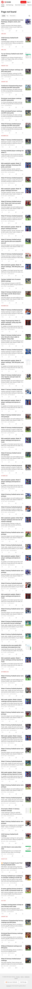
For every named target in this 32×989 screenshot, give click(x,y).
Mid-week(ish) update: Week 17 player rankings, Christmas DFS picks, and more (11, 165)
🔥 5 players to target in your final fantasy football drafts (11, 864)
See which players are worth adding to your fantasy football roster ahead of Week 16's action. (12, 207)
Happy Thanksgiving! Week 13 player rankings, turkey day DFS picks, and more (11, 322)
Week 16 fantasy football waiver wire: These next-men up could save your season (11, 203)
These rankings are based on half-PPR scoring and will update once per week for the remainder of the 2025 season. (12, 283)
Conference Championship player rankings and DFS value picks (11, 86)
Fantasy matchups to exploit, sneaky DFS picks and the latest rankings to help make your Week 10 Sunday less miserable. (12, 430)
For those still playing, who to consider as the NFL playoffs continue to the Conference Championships (12, 925)
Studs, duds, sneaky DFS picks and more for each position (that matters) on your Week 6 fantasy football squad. (12, 585)
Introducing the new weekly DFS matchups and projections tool (11, 646)
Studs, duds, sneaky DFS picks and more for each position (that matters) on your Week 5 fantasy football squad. (12, 625)
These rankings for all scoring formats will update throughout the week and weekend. (12, 155)
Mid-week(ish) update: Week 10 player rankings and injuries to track (11, 440)
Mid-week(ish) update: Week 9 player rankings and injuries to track (10, 481)
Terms (22, 977)
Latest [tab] (3, 15)
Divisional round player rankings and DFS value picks (11, 99)
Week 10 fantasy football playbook (12, 427)
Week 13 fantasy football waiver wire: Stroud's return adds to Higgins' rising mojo (11, 337)
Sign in (29, 2)
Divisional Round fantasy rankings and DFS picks (12, 934)
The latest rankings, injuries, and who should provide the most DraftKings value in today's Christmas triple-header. (12, 169)
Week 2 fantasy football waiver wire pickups (12, 786)
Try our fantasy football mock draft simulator (12, 54)
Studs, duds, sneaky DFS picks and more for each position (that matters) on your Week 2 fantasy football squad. (12, 764)
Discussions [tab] (12, 15)
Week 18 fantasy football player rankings (11, 959)
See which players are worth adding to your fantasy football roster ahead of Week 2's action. (12, 789)
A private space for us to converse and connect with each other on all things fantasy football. (11, 851)
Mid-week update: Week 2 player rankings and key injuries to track (11, 773)
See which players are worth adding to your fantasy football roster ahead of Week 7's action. (12, 575)
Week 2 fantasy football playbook (11, 761)
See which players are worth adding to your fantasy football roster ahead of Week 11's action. (12, 419)
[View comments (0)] (9, 47)
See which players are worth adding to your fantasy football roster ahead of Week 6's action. (12, 613)
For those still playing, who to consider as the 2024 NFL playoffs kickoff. (11, 950)
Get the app (23, 982)
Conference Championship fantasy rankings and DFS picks (12, 921)
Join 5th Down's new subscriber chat (11, 848)
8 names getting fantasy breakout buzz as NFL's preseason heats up (12, 889)
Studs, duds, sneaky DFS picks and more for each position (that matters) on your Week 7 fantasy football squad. (12, 547)
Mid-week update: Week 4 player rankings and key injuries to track (11, 700)
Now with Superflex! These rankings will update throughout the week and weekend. (12, 963)
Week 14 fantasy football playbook (12, 254)
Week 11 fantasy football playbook (11, 389)
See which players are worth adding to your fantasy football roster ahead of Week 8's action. (12, 536)
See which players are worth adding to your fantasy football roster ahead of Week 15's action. (12, 245)
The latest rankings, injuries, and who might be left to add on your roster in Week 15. (12, 231)
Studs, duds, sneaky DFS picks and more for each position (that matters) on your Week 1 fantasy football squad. (12, 800)
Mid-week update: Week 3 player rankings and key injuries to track (11, 737)
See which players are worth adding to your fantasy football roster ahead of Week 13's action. (12, 341)
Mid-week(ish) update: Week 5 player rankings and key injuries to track (12, 659)
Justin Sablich (8, 28)
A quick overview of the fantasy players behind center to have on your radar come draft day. (12, 26)
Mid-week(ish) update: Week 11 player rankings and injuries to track (11, 402)
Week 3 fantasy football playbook (11, 725)
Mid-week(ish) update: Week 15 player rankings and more (11, 227)
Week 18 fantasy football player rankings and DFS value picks (11, 124)
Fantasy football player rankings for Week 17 (12, 151)
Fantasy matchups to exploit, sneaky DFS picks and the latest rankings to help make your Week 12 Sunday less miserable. (12, 312)
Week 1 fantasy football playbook (11, 797)
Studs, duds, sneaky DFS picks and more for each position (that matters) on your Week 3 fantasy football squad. (12, 727)
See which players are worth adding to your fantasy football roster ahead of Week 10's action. (12, 457)
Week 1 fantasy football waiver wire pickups (12, 822)
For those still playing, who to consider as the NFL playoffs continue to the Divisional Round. (12, 937)
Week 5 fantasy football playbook (11, 634)
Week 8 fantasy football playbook (11, 507)
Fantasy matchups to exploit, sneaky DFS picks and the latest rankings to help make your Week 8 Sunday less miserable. (12, 468)
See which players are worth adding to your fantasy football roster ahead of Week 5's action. (12, 680)
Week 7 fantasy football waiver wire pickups (12, 571)
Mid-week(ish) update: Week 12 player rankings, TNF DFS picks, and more (12, 362)
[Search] (29, 15)
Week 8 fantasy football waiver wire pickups (12, 533)
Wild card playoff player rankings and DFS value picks (11, 112)
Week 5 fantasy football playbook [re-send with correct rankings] (11, 622)
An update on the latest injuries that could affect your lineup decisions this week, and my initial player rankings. (12, 664)
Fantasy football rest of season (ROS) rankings (11, 280)
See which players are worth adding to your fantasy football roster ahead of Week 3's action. (12, 753)
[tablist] (8, 15)
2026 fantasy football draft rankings (9, 38)
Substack (8, 986)
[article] (16, 25)
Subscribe (23, 2)
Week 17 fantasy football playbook (12, 140)
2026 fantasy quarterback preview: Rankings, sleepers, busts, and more (12, 21)
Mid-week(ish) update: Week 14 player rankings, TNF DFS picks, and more (12, 266)
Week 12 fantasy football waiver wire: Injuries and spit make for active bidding (11, 376)
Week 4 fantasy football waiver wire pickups (12, 713)
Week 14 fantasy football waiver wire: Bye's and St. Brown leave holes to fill (11, 293)
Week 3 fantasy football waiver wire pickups (12, 749)
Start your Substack (12, 982)
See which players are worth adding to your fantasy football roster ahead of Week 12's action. (12, 381)
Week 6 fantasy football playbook (11, 583)
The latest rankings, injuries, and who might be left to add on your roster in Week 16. (12, 193)
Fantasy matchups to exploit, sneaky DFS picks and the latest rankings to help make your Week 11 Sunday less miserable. (12, 392)
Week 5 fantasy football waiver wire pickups (12, 676)
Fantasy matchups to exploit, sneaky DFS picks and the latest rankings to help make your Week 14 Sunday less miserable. (12, 256)
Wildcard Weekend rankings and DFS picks (11, 947)
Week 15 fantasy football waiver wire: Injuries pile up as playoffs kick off (11, 241)
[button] (2, 5)
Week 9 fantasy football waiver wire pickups (12, 495)
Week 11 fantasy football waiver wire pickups (11, 415)
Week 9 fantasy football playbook (11, 465)
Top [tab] (7, 15)
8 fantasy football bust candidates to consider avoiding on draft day (12, 876)
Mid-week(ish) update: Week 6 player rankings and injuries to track (10, 596)
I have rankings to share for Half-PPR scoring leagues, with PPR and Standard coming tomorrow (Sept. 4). (11, 813)
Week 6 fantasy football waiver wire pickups (12, 609)
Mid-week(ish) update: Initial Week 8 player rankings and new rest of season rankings (12, 519)
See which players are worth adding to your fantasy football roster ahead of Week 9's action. (12, 498)
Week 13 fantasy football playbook (12, 310)
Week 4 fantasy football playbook (11, 688)
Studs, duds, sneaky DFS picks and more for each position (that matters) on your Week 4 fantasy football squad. (12, 691)
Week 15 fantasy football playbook (12, 216)
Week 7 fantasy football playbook (11, 545)
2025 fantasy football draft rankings (9, 835)
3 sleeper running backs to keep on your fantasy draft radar (12, 905)
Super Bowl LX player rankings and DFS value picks (12, 70)
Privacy (18, 977)
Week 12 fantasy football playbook (12, 349)
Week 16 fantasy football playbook (12, 178)
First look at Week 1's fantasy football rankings (10, 809)
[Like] (2, 185)
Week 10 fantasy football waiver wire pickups (11, 454)
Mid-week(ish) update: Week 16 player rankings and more (11, 189)
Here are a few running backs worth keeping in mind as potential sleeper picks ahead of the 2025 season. (12, 909)
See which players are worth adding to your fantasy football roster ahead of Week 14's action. (12, 298)
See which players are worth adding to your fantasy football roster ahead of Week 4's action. (12, 716)
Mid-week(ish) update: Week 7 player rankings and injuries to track (10, 557)
